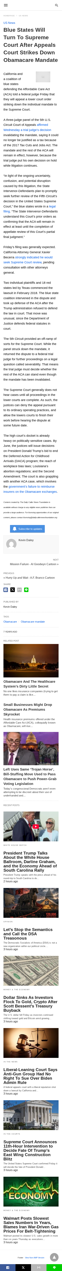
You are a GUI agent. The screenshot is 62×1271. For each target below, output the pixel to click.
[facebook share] (5, 590)
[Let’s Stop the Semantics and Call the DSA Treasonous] (31, 903)
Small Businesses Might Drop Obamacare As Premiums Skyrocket (27, 709)
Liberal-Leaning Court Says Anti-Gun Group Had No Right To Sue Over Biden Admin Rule (30, 1076)
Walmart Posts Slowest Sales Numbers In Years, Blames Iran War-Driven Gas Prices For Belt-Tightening (31, 1224)
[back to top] (54, 1257)
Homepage (9, 16)
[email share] (19, 590)
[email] (38, 1267)
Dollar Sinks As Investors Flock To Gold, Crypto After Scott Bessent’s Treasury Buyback (30, 1004)
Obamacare (10, 621)
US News (23, 16)
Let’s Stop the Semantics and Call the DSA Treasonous (28, 933)
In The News (10, 1062)
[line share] (26, 590)
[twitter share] (12, 589)
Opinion (8, 922)
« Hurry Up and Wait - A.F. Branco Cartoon (29, 577)
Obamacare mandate (33, 621)
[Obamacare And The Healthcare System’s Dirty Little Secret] (31, 660)
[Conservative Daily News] (30, 5)
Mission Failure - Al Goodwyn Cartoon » (34, 564)
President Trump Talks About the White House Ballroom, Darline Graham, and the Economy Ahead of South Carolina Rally (30, 862)
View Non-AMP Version (34, 1258)
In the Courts (11, 1134)
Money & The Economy (16, 989)
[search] (57, 5)
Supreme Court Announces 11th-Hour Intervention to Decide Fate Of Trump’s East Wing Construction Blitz (30, 1150)
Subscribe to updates (30, 528)
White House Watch (15, 845)
